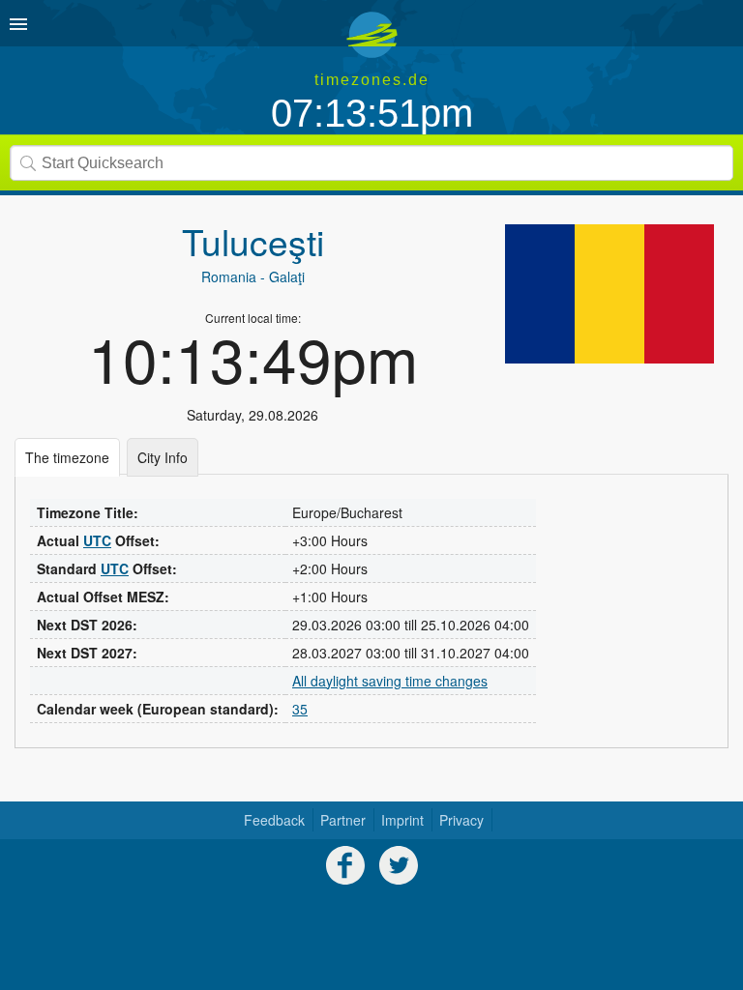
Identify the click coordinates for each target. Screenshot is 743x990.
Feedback (274, 820)
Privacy (461, 820)
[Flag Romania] (609, 294)
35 (300, 708)
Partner (343, 820)
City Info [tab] (162, 457)
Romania (228, 276)
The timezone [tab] (67, 457)
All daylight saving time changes (390, 680)
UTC (97, 540)
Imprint (402, 820)
